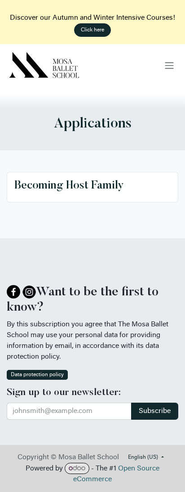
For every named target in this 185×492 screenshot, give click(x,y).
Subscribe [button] (155, 411)
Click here (92, 30)
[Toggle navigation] (169, 66)
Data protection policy (37, 375)
